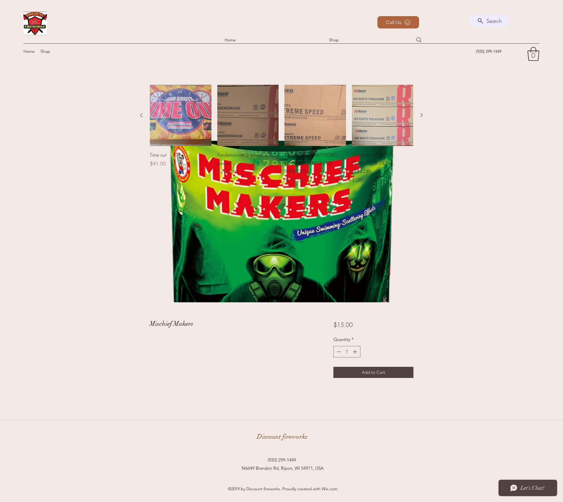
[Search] (419, 40)
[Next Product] (421, 115)
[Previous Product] (141, 115)
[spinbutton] (347, 351)
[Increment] (355, 351)
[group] (281, 134)
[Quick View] (180, 115)
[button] (533, 54)
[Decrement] (338, 351)
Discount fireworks (282, 436)
